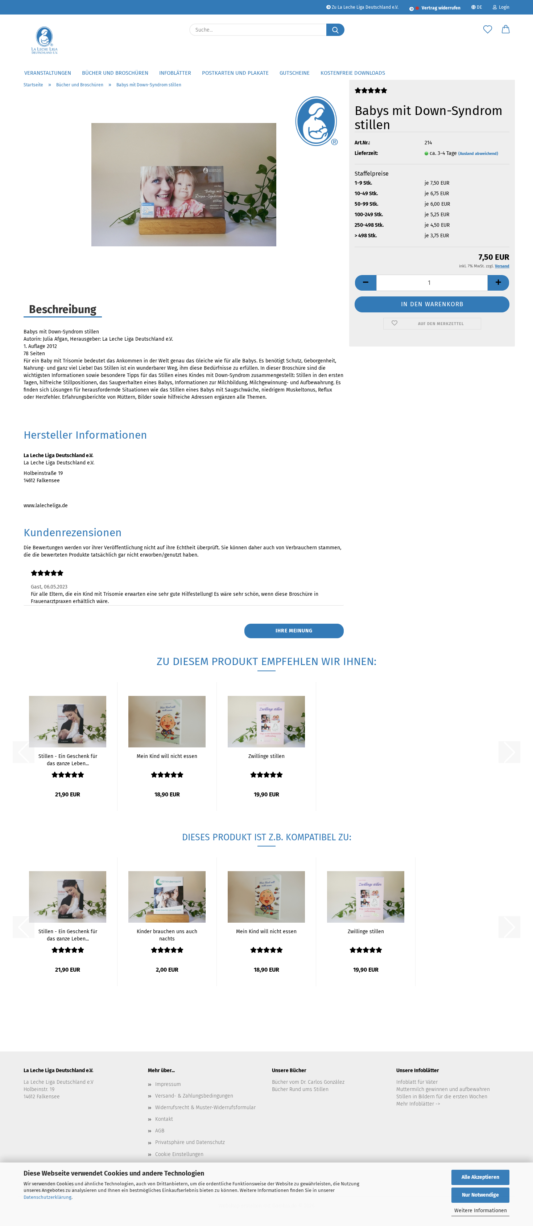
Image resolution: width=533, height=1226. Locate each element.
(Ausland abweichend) (478, 153)
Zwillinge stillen (266, 756)
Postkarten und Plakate (235, 73)
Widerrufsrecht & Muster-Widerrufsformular (205, 1107)
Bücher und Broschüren (115, 73)
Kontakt (164, 1119)
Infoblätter (175, 73)
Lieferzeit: (366, 153)
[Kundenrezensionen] (371, 93)
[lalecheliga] (46, 40)
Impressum (168, 1084)
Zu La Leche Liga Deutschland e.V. (364, 7)
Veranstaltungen (47, 73)
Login (503, 7)
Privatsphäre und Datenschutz (190, 1142)
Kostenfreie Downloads (353, 73)
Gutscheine (295, 73)
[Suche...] (335, 30)
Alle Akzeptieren (480, 1177)
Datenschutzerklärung (47, 1197)
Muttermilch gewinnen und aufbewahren (443, 1089)
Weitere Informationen (480, 1210)
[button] (506, 30)
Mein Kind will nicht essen (167, 756)
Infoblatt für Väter (417, 1082)
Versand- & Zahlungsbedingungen (194, 1096)
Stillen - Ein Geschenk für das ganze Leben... (67, 759)
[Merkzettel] (488, 30)
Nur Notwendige (480, 1195)
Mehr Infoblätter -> (418, 1104)
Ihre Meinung (294, 631)
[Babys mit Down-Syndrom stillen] (183, 184)
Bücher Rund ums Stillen (300, 1089)
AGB (159, 1131)
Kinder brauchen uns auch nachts (167, 934)
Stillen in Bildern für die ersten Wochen (441, 1097)
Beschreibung (62, 309)
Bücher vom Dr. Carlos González (308, 1082)
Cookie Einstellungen (179, 1154)
